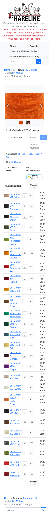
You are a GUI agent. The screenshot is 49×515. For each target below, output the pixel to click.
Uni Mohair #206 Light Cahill (15, 345)
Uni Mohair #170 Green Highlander (15, 313)
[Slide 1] (28, 122)
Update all (33, 186)
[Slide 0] (21, 122)
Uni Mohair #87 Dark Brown (15, 216)
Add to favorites (34, 146)
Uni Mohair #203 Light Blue (15, 334)
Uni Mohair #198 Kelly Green (15, 324)
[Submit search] (38, 61)
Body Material (30, 69)
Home (7, 69)
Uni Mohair (17, 72)
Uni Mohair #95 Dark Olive (15, 227)
